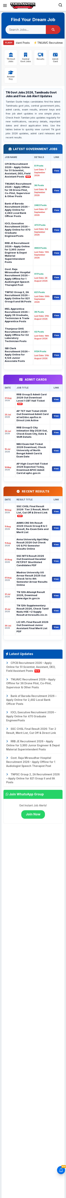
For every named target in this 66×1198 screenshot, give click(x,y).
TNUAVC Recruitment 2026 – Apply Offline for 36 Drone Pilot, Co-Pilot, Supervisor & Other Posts (18, 190)
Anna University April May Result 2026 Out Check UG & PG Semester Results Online (32, 544)
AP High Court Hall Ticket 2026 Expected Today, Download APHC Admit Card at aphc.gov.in (32, 468)
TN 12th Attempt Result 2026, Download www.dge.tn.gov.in (30, 595)
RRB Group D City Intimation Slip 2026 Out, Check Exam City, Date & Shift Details (31, 432)
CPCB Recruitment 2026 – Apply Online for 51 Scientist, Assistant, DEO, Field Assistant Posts (17, 170)
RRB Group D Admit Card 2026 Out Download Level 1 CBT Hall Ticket (31, 399)
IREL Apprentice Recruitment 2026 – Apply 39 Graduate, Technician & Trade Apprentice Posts (17, 315)
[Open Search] (60, 6)
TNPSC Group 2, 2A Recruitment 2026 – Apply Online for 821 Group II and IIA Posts (18, 297)
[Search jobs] (53, 29)
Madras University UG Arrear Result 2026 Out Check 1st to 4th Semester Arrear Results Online (31, 578)
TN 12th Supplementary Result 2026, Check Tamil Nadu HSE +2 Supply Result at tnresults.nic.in (32, 610)
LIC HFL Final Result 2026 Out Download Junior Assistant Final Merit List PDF (32, 626)
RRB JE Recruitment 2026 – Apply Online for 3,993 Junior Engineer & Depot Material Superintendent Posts (17, 252)
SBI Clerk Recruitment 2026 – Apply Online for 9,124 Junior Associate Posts (17, 354)
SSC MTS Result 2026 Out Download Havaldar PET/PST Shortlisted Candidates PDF (31, 560)
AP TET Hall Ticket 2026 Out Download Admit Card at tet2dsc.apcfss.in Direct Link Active (32, 415)
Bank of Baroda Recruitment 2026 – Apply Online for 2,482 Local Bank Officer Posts (17, 209)
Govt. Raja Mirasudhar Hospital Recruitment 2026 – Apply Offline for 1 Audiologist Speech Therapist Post (17, 277)
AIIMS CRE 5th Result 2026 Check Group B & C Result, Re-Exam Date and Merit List (32, 527)
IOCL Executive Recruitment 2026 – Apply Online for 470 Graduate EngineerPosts (17, 229)
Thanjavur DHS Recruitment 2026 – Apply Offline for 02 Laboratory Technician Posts (17, 335)
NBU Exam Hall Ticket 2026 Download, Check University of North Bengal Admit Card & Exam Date (31, 450)
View (56, 171)
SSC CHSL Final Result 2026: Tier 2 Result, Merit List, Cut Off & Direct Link (32, 511)
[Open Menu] (5, 5)
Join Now (33, 814)
